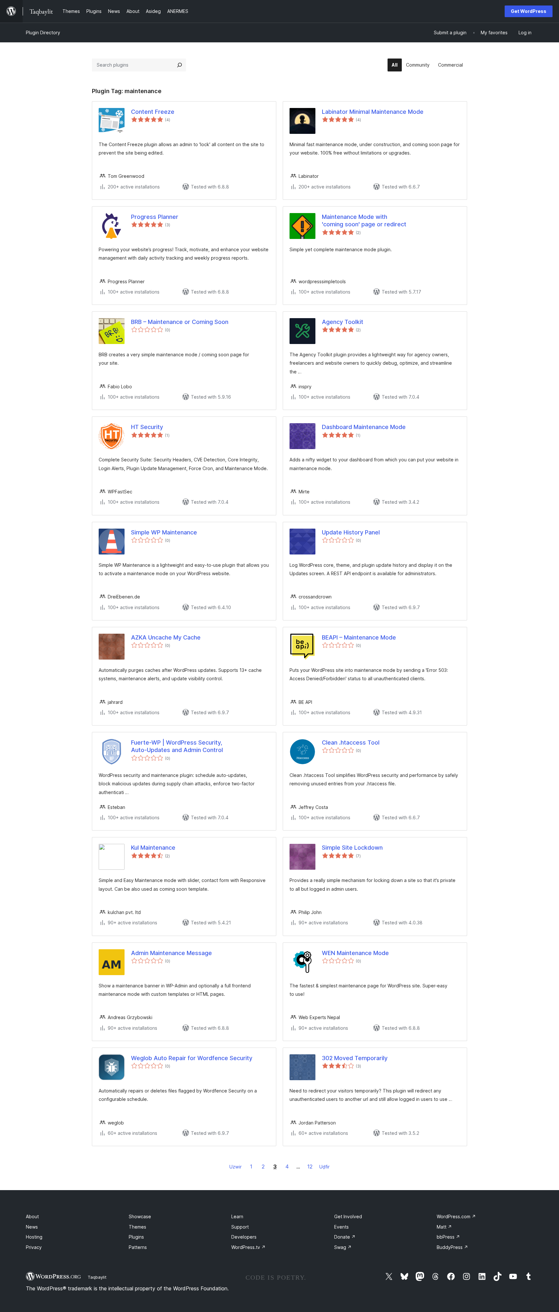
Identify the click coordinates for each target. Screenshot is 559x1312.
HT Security (147, 427)
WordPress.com (456, 1216)
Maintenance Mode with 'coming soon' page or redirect (364, 220)
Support (240, 1227)
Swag (343, 1247)
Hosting (34, 1237)
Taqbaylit (97, 1277)
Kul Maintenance (153, 847)
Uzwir (235, 1166)
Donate (345, 1237)
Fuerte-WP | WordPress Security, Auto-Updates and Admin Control (177, 746)
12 (309, 1166)
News (32, 1227)
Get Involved (348, 1216)
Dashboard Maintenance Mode (364, 427)
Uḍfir (324, 1166)
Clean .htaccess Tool (350, 742)
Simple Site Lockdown (352, 847)
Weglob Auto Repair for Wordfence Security (191, 1058)
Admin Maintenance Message (171, 953)
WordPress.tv (248, 1247)
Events (341, 1227)
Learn (237, 1216)
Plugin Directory (43, 32)
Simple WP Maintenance (164, 532)
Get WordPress (528, 11)
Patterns (138, 1247)
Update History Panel (351, 532)
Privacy (34, 1247)
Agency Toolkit (342, 321)
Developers (244, 1237)
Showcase (140, 1216)
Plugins (136, 1237)
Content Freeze (152, 111)
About (32, 1216)
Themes (137, 1227)
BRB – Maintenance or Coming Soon (179, 321)
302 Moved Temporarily (355, 1058)
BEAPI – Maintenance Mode (359, 637)
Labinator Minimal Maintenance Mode (372, 111)
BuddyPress (452, 1247)
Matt (444, 1227)
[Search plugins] (179, 65)
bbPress (448, 1237)
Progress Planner (154, 216)
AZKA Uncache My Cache (166, 637)
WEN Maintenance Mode (355, 953)
